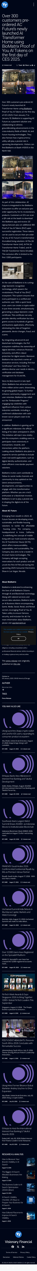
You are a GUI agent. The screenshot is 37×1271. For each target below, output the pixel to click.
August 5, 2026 (6, 1208)
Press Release (6, 698)
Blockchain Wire (7, 687)
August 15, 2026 (6, 1168)
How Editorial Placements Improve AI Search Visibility (12, 1215)
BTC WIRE (5, 749)
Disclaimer (6, 1257)
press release (11, 661)
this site (16, 664)
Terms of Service (11, 1252)
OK (18, 638)
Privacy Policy (25, 1252)
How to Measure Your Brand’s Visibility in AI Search (10, 1162)
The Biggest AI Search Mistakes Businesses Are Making (12, 1175)
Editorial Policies (18, 1257)
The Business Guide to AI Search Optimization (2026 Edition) (12, 1187)
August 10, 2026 (6, 1193)
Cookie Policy (31, 1257)
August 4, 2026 (6, 1221)
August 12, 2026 (6, 1180)
